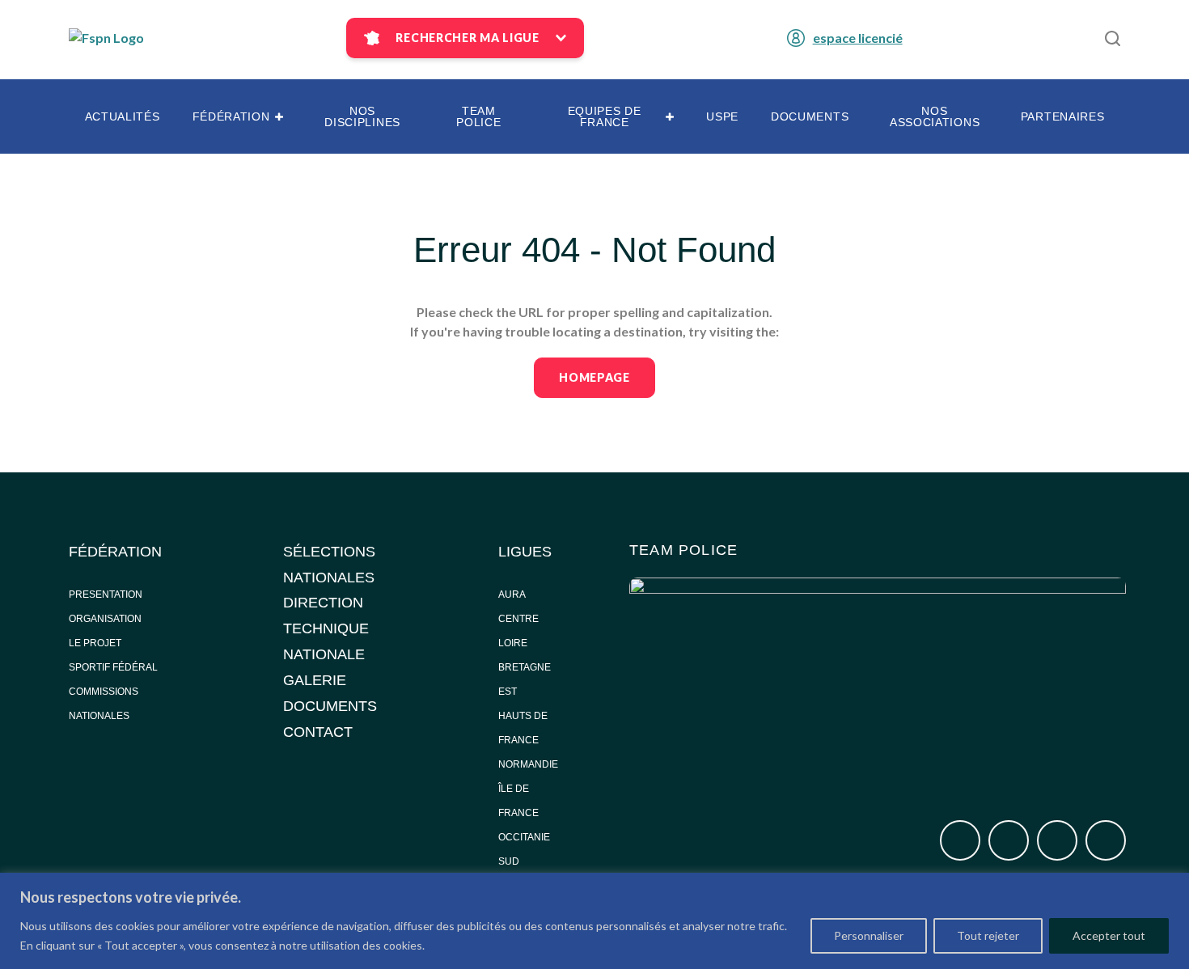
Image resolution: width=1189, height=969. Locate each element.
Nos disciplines (362, 116)
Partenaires (1063, 116)
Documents (809, 116)
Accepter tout (1109, 935)
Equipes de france (604, 116)
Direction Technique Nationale (326, 628)
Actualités (122, 116)
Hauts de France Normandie (528, 740)
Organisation (105, 618)
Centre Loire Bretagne (524, 643)
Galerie (314, 680)
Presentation (105, 594)
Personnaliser (868, 935)
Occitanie (525, 837)
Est (507, 691)
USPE (722, 116)
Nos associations (935, 116)
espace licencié (858, 37)
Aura (512, 594)
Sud (508, 861)
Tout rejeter (988, 935)
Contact (318, 732)
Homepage (594, 377)
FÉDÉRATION (115, 552)
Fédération (231, 116)
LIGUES (525, 552)
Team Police (478, 116)
